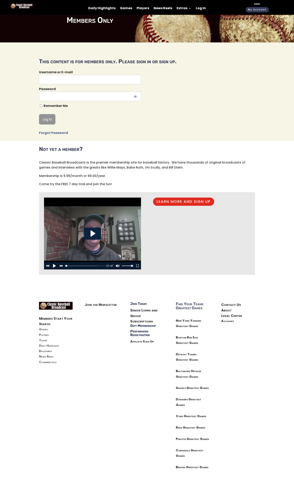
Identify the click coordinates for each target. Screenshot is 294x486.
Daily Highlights (102, 8)
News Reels (163, 8)
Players (143, 8)
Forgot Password (53, 133)
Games (126, 8)
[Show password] (135, 96)
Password (47, 89)
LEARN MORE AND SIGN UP (184, 201)
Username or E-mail (56, 72)
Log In (201, 8)
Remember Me (55, 105)
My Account (257, 9)
